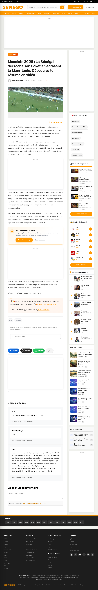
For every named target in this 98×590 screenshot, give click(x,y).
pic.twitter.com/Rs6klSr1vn (47, 304)
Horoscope (29, 555)
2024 (20, 522)
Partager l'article (40, 240)
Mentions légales (47, 579)
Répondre (30, 421)
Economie (6, 547)
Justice (21, 13)
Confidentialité (58, 579)
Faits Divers (7, 563)
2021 (38, 522)
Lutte (5, 560)
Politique (6, 13)
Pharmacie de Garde (31, 550)
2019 (51, 522)
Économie (47, 13)
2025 (14, 522)
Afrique (39, 13)
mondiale (18, 320)
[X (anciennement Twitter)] (88, 1)
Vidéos (76, 13)
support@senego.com (72, 577)
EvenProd (50, 544)
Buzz (63, 13)
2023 (26, 522)
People (6, 552)
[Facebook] (84, 1)
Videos (5, 566)
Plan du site (39, 579)
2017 (63, 522)
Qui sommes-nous (74, 539)
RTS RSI (50, 568)
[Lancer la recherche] (62, 7)
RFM (49, 560)
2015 (75, 522)
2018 (57, 522)
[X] (75, 554)
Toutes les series (81, 214)
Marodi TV (50, 542)
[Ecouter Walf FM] (90, 246)
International (30, 13)
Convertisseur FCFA (31, 539)
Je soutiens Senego (24, 240)
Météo (93, 13)
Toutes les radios (81, 265)
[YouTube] (91, 1)
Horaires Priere (30, 547)
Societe (6, 542)
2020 (44, 522)
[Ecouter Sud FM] (90, 240)
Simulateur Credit (30, 558)
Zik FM (49, 562)
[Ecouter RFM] (90, 229)
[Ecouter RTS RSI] (90, 252)
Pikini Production (52, 550)
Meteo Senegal (30, 542)
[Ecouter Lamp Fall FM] (90, 258)
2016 (69, 522)
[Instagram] (84, 554)
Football (6, 558)
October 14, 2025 (43, 310)
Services (87, 13)
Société (14, 13)
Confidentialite (73, 544)
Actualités (12, 54)
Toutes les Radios (52, 557)
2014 (81, 522)
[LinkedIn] (88, 554)
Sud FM (50, 565)
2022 (32, 522)
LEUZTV (50, 547)
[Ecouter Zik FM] (90, 234)
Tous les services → (31, 560)
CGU (71, 547)
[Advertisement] (49, 33)
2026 (10, 320)
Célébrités (56, 13)
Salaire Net (29, 544)
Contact (72, 542)
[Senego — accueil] (13, 7)
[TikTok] (94, 1)
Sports (70, 13)
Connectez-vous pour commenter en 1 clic (34, 503)
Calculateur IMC (30, 552)
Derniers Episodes (53, 539)
